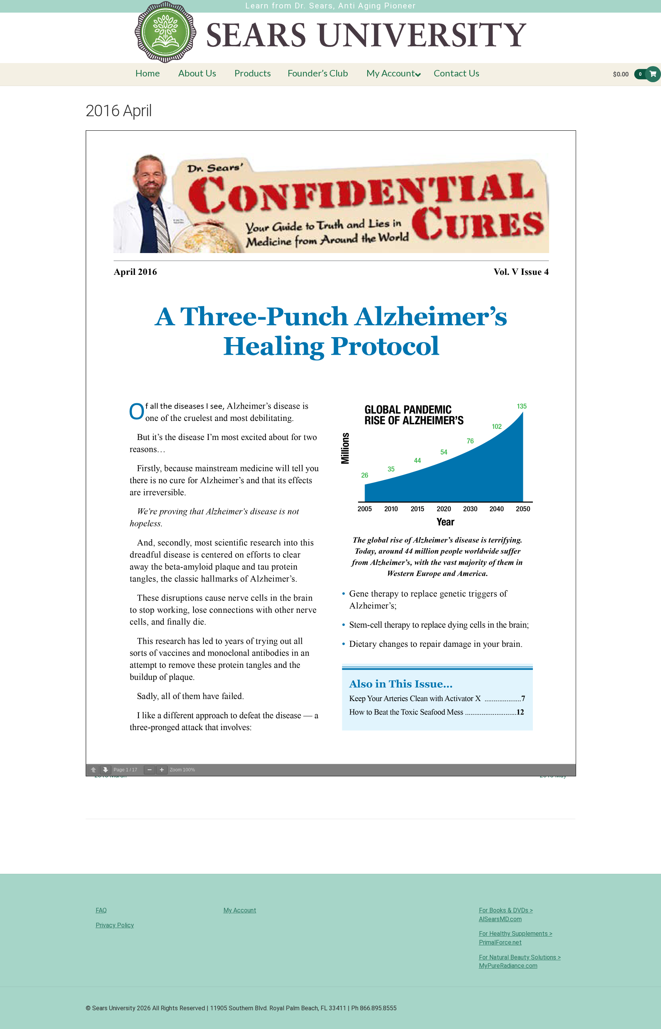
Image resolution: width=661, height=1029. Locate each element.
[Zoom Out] (149, 770)
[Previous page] (93, 770)
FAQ (101, 910)
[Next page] (105, 770)
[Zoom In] (162, 770)
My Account (239, 910)
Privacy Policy (115, 925)
